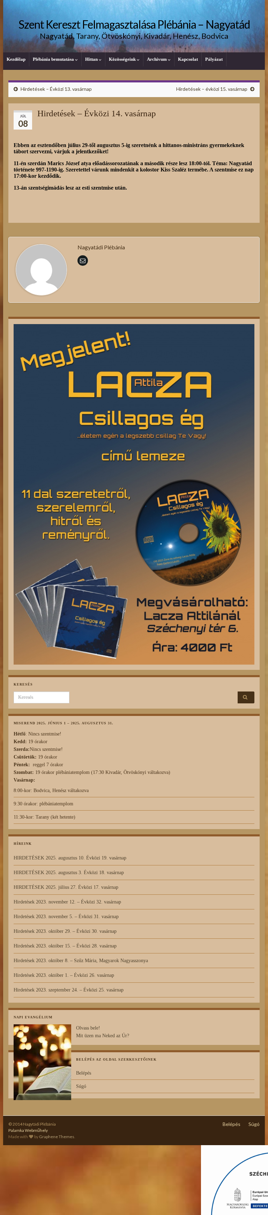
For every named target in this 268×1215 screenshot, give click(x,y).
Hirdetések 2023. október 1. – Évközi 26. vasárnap (64, 975)
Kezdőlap (16, 59)
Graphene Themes (56, 1136)
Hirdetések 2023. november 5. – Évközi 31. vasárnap (66, 916)
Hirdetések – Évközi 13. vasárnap (56, 89)
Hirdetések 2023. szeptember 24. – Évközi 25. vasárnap (69, 990)
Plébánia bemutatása (54, 59)
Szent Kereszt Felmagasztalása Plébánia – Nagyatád (134, 24)
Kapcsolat (188, 59)
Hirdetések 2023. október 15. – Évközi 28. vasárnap (65, 946)
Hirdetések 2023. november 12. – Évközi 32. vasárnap (67, 902)
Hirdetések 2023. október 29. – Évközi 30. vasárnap (65, 931)
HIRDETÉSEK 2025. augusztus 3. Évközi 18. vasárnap (69, 872)
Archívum (157, 59)
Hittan (92, 59)
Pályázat (214, 59)
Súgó (81, 1086)
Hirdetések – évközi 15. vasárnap (211, 89)
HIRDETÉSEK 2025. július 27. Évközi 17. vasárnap (66, 887)
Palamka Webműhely (28, 1130)
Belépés (83, 1073)
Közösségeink (123, 59)
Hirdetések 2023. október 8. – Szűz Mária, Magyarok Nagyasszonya (81, 960)
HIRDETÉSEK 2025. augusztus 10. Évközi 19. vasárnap (70, 858)
